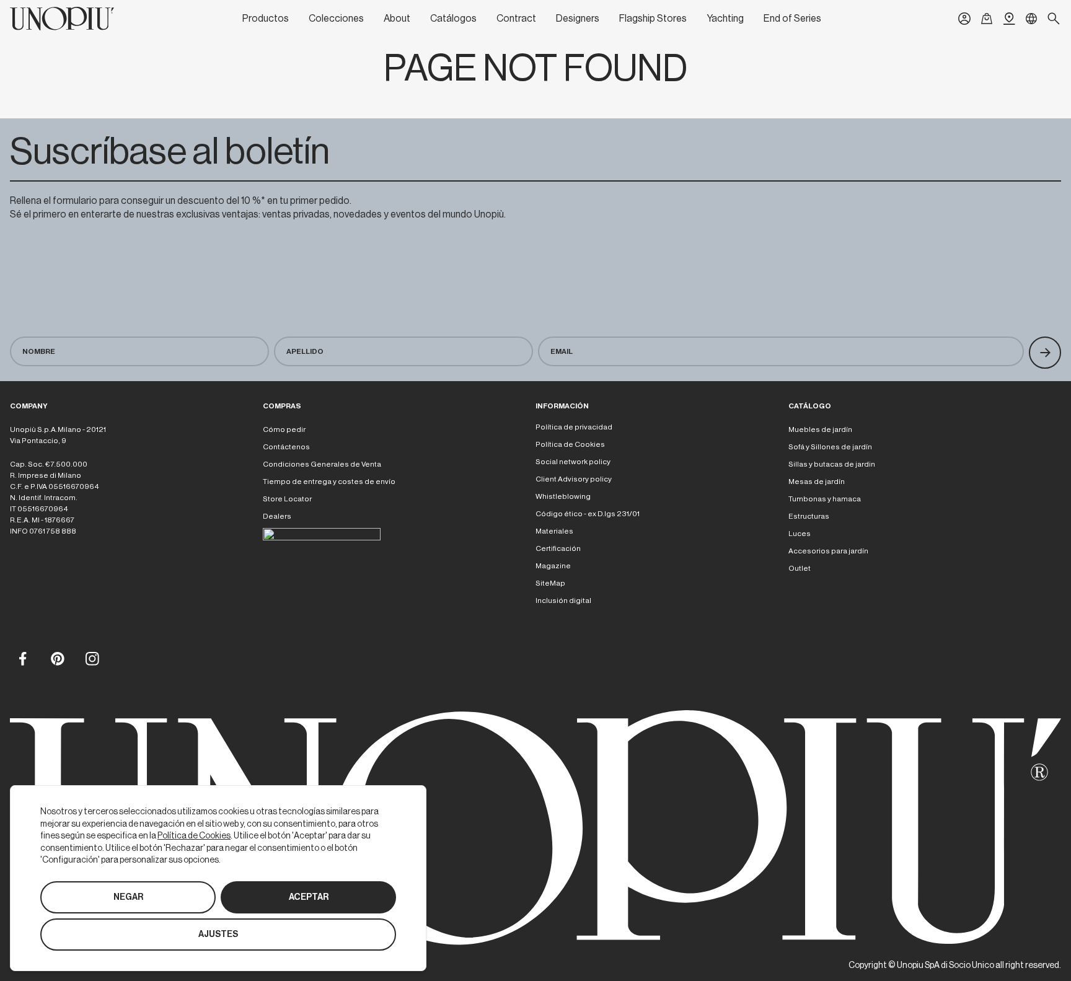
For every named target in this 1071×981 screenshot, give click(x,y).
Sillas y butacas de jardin (831, 464)
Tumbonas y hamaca (824, 499)
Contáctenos (286, 446)
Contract (516, 19)
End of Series (792, 19)
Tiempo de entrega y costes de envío (329, 481)
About (397, 19)
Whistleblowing (563, 496)
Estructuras (808, 516)
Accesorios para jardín (828, 551)
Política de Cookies (570, 444)
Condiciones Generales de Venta (322, 464)
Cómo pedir (284, 429)
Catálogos (453, 19)
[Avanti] (1045, 353)
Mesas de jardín (816, 481)
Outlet (799, 568)
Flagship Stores (653, 19)
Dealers (277, 516)
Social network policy (573, 461)
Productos (265, 19)
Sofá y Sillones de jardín (830, 446)
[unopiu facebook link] (22, 658)
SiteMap (550, 583)
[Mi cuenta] (964, 18)
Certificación (558, 548)
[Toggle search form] (1053, 18)
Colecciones (336, 19)
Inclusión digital (563, 600)
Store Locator (287, 499)
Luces (799, 533)
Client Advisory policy (574, 479)
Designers (577, 19)
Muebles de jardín (820, 429)
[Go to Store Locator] (1009, 18)
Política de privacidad (574, 427)
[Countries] (1031, 18)
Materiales (554, 531)
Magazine (553, 565)
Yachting (725, 19)
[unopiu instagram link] (91, 658)
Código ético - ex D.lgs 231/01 (588, 513)
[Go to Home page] (62, 18)
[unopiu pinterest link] (57, 658)
